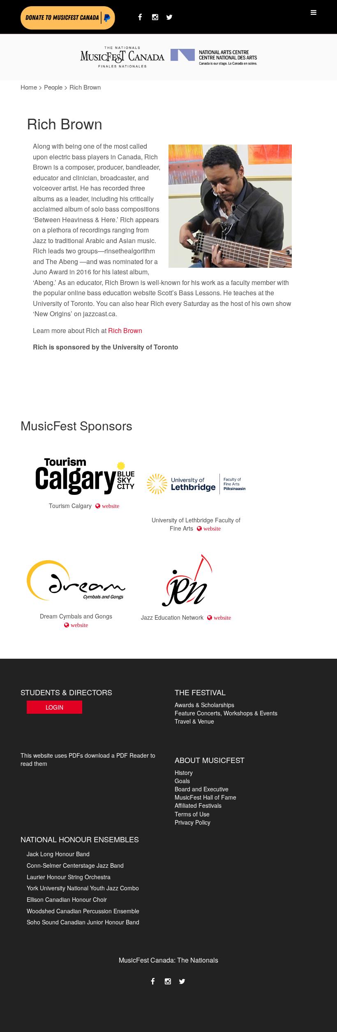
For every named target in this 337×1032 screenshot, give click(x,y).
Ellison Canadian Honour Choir (67, 899)
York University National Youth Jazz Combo (83, 888)
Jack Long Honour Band (58, 854)
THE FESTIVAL (200, 692)
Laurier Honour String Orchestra (69, 877)
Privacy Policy (192, 822)
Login (54, 707)
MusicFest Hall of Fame (205, 797)
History (184, 772)
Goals (182, 781)
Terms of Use (192, 814)
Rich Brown (125, 330)
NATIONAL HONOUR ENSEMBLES (80, 839)
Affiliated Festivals (198, 805)
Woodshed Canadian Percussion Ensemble (83, 911)
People (53, 87)
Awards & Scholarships (204, 705)
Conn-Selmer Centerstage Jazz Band (75, 865)
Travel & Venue (194, 721)
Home (29, 87)
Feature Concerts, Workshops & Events (226, 713)
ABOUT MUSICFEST (210, 759)
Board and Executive (202, 789)
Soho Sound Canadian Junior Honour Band (83, 922)
